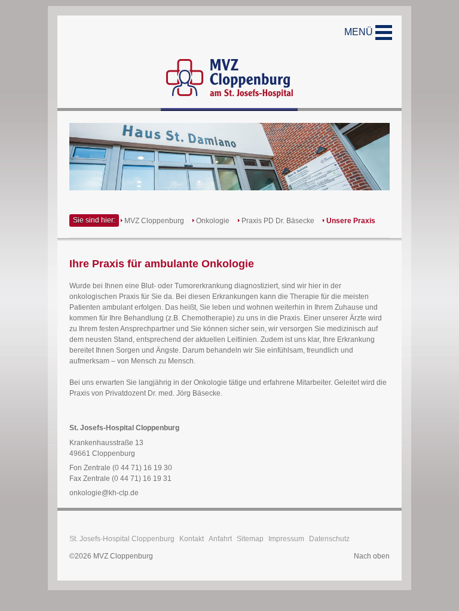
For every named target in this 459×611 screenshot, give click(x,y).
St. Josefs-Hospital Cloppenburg (122, 539)
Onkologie (213, 221)
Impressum (286, 539)
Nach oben (372, 556)
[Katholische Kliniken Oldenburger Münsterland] (229, 63)
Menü (359, 32)
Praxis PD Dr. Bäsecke (277, 221)
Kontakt (191, 539)
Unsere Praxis (350, 221)
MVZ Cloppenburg (154, 221)
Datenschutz (329, 539)
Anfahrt (220, 539)
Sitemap (250, 539)
